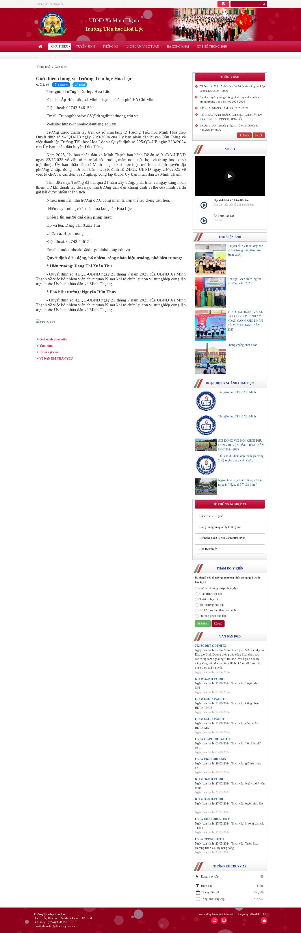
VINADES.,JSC (258, 914)
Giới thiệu (59, 46)
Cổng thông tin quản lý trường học (220, 527)
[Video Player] (230, 176)
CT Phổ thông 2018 (212, 46)
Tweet (82, 84)
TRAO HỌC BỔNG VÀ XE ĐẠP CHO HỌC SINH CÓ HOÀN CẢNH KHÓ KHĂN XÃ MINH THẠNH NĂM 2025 (245, 320)
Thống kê (111, 46)
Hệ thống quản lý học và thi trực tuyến (222, 537)
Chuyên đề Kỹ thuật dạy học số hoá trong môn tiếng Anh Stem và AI (245, 250)
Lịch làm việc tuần (142, 46)
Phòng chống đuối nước (242, 345)
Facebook (63, 84)
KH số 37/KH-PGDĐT (210, 679)
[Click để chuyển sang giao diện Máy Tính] (224, 920)
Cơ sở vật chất (49, 352)
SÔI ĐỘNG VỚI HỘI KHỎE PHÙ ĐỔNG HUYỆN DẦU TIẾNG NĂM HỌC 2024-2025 (241, 445)
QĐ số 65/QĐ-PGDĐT (210, 719)
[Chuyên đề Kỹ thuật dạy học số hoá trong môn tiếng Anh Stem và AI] (210, 259)
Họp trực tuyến (208, 548)
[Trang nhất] (40, 46)
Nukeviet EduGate (223, 914)
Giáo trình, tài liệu (211, 593)
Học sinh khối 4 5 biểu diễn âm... (232, 200)
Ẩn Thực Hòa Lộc (224, 215)
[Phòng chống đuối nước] (210, 358)
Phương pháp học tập (212, 615)
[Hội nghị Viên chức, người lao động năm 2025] (210, 292)
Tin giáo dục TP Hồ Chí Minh (237, 392)
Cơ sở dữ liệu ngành (211, 516)
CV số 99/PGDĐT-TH (209, 839)
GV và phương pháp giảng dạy (218, 588)
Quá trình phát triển (53, 339)
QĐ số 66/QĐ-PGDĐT (210, 699)
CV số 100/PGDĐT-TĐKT (212, 819)
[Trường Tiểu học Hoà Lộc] (53, 24)
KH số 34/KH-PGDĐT (210, 779)
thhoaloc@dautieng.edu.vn (58, 926)
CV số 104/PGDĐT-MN (210, 759)
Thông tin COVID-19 (54, 57)
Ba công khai (178, 46)
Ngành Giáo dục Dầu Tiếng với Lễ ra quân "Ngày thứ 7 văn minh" (240, 482)
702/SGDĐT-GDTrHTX (210, 645)
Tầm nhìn (46, 345)
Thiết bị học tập (209, 599)
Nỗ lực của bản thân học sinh (217, 610)
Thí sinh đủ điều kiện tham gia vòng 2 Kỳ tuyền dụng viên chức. (241, 458)
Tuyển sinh (85, 46)
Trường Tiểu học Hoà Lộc (49, 4)
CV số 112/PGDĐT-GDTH (212, 739)
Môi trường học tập (211, 604)
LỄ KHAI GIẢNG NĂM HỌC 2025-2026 (224, 108)
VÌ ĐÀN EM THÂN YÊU (56, 358)
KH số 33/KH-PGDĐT (210, 799)
